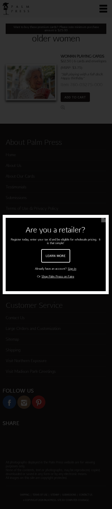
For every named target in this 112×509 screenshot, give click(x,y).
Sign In (72, 269)
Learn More (56, 255)
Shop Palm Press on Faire (58, 276)
